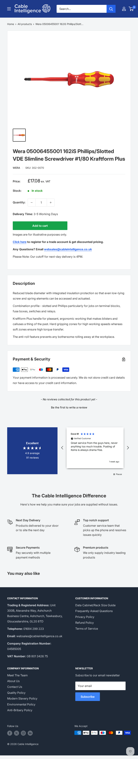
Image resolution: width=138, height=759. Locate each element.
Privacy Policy (84, 617)
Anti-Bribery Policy (19, 710)
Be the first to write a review (69, 407)
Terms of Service (86, 628)
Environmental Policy (21, 704)
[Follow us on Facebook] (9, 733)
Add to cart (40, 225)
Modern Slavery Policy (22, 698)
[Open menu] (9, 8)
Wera (16, 167)
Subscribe (88, 696)
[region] (95, 448)
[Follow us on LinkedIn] (30, 733)
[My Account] (124, 9)
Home (10, 24)
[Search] (111, 9)
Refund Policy (84, 622)
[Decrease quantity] (31, 202)
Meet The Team (17, 675)
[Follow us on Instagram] (23, 733)
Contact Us (14, 687)
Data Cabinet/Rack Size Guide (95, 605)
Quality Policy (16, 692)
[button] (69, 407)
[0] (131, 9)
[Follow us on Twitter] (16, 733)
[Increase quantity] (50, 202)
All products (25, 24)
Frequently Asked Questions (94, 611)
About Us (13, 681)
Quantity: (19, 202)
